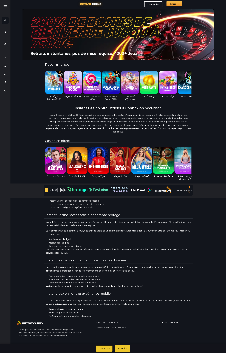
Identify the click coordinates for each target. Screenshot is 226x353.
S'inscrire (122, 348)
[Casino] (5, 67)
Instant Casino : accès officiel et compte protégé (74, 201)
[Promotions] (5, 74)
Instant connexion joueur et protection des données (76, 204)
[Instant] (5, 32)
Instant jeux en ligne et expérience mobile (71, 207)
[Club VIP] (5, 57)
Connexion (104, 348)
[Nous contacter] (5, 91)
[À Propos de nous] (5, 44)
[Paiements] (5, 82)
